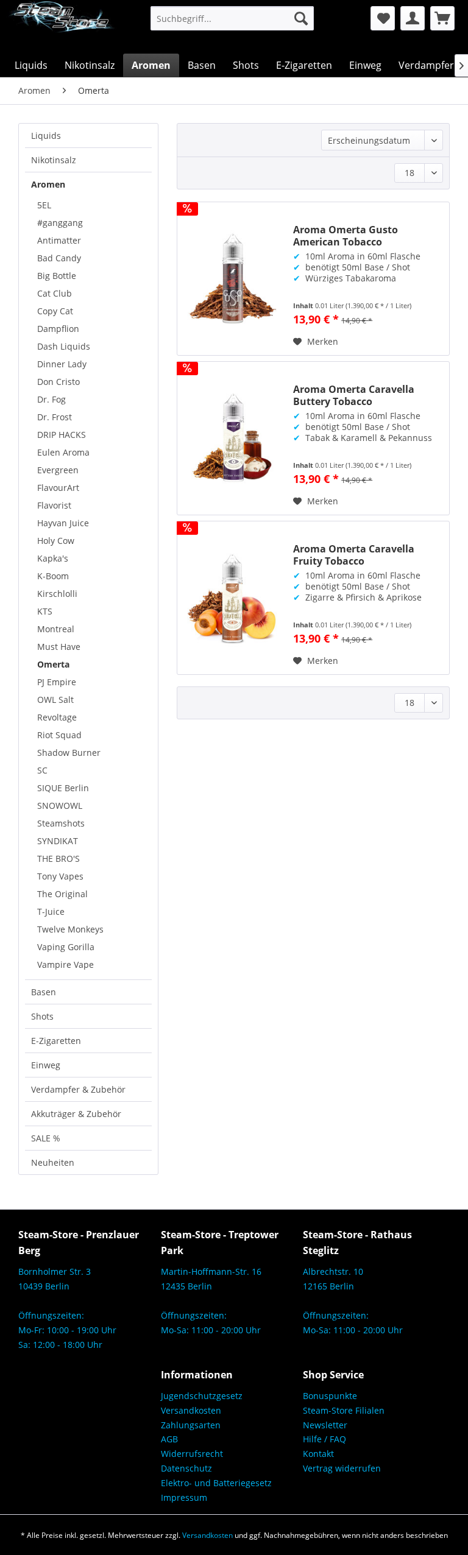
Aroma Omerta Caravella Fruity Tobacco (353, 555)
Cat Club (54, 293)
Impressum (184, 1497)
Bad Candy (59, 258)
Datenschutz (186, 1468)
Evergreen (58, 470)
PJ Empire (56, 682)
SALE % (45, 1138)
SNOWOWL (59, 805)
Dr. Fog (51, 399)
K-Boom (53, 576)
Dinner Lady (62, 364)
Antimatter (59, 240)
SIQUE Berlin (63, 788)
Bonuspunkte (330, 1396)
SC (42, 770)
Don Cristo (58, 381)
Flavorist (54, 505)
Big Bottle (56, 275)
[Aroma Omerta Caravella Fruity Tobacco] (232, 597)
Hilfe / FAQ (324, 1439)
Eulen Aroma (63, 452)
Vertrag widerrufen (342, 1468)
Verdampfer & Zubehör (78, 1089)
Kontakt (318, 1453)
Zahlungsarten (191, 1425)
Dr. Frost (54, 417)
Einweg (45, 1065)
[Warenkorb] (442, 18)
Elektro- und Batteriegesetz (216, 1483)
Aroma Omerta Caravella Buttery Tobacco (353, 395)
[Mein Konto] (412, 18)
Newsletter (325, 1425)
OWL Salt (55, 699)
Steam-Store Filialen (344, 1410)
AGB (169, 1439)
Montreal (55, 629)
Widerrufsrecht (192, 1453)
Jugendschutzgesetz (202, 1396)
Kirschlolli (57, 593)
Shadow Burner (69, 752)
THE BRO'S (58, 858)
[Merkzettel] (382, 18)
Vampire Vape (65, 964)
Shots (42, 1016)
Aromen (48, 184)
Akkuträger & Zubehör (76, 1114)
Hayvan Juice (63, 523)
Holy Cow (55, 540)
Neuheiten (52, 1162)
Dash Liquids (63, 346)
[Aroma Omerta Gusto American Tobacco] (232, 278)
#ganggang (60, 222)
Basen (43, 992)
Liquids (46, 135)
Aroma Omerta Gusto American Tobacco (345, 236)
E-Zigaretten (56, 1040)
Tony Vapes (60, 876)
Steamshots (61, 823)
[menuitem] (232, 18)
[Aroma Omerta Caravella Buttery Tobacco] (232, 438)
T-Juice (51, 911)
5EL (44, 205)
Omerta (53, 664)
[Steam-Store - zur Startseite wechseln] (61, 27)
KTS (44, 611)
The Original (62, 894)
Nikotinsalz (53, 160)
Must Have (58, 646)
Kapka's (52, 558)
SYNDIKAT (57, 841)
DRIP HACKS (61, 434)
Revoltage (57, 717)
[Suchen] (301, 18)
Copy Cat (55, 311)
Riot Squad (59, 735)
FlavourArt (58, 487)
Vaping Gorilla (65, 947)
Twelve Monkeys (70, 929)
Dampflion (58, 328)
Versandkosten (191, 1410)
